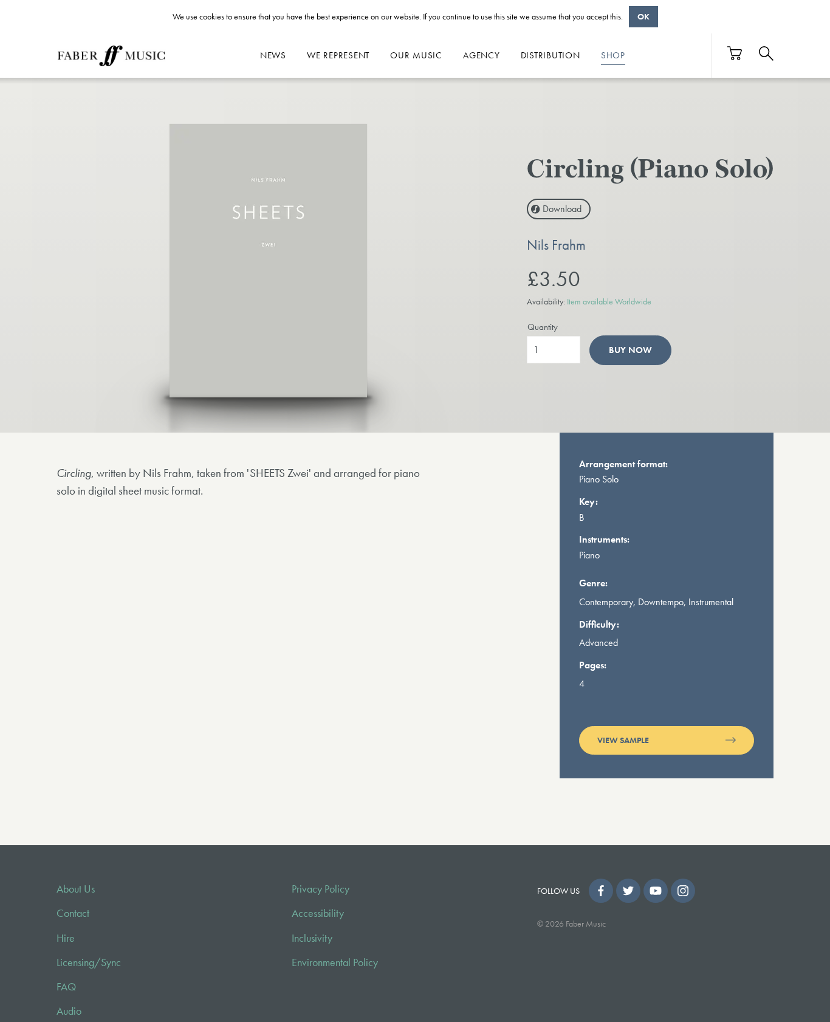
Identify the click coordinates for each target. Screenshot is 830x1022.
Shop (613, 55)
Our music (416, 55)
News (273, 55)
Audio (69, 1011)
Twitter (628, 891)
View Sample (623, 740)
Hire (66, 938)
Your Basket (735, 53)
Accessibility (318, 913)
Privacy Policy (320, 889)
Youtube (655, 891)
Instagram (683, 891)
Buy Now (630, 350)
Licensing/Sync (89, 962)
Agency (481, 55)
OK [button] (643, 16)
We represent (338, 55)
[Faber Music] (111, 55)
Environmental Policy (335, 962)
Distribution (550, 55)
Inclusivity (312, 938)
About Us (76, 889)
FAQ (66, 986)
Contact (73, 913)
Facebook (601, 891)
